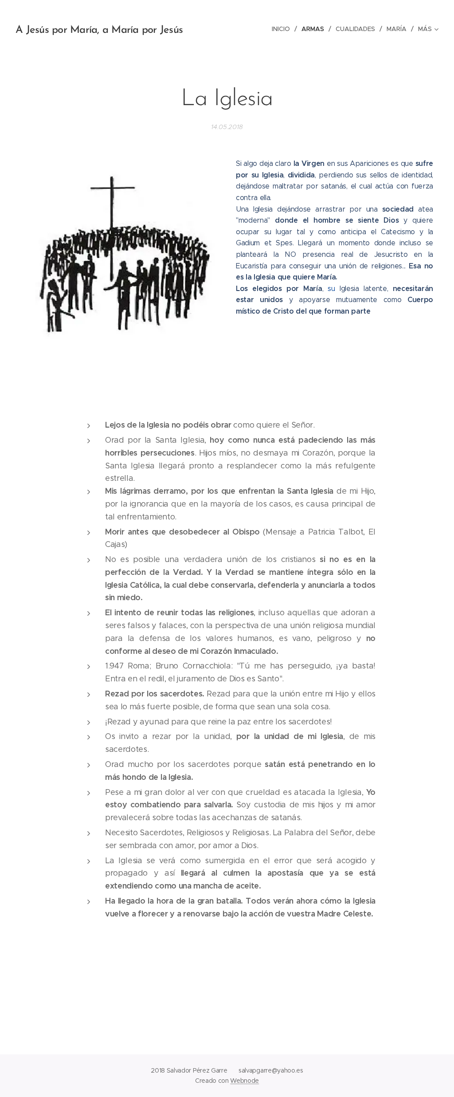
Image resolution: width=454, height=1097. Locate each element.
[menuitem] (283, 29)
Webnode (244, 1081)
